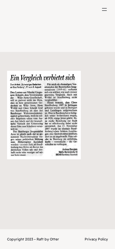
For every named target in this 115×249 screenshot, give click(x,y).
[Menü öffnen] (104, 9)
